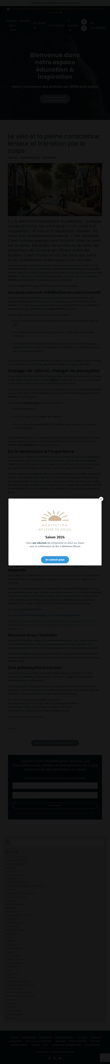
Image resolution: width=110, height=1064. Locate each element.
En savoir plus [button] (55, 559)
